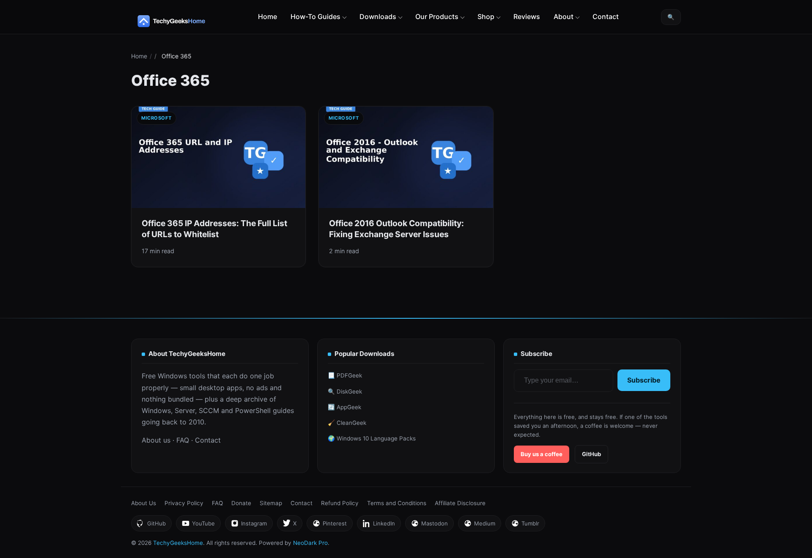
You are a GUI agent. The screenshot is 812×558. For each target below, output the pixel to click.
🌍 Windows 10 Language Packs (372, 438)
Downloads (377, 16)
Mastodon (429, 525)
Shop (485, 16)
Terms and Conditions (396, 503)
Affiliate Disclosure (460, 503)
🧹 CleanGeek (347, 422)
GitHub (591, 454)
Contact (606, 16)
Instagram (248, 525)
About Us (143, 503)
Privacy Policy (184, 503)
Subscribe (644, 380)
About (563, 16)
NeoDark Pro (310, 542)
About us (156, 440)
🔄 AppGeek (344, 407)
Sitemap (271, 503)
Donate (241, 503)
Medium (479, 525)
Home (267, 16)
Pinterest (329, 525)
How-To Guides (315, 16)
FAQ (182, 440)
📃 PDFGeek (345, 375)
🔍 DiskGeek (345, 391)
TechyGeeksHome (187, 21)
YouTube (198, 525)
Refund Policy (340, 503)
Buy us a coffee (541, 454)
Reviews (526, 16)
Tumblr (525, 525)
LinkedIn (378, 525)
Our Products (436, 16)
